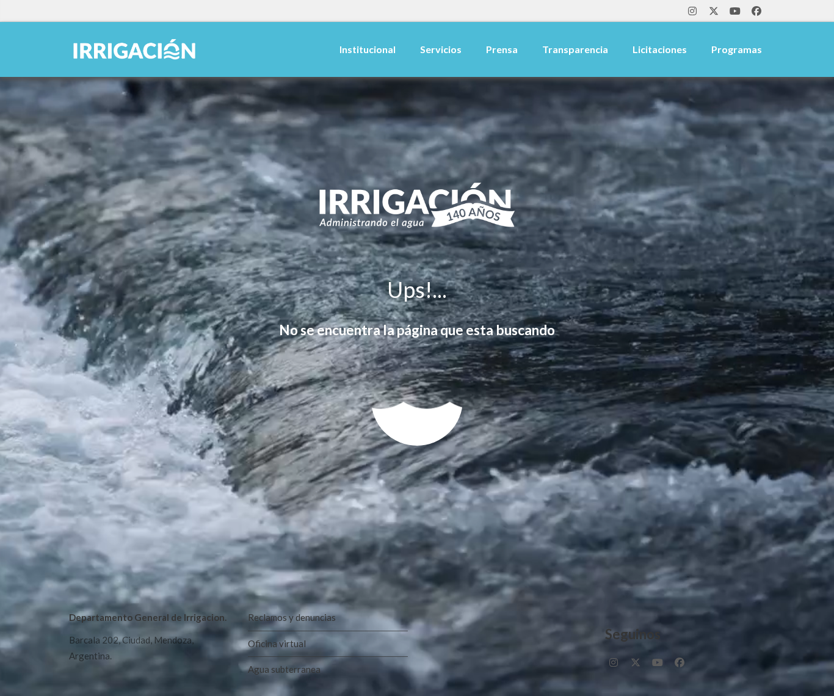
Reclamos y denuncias (292, 617)
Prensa (502, 49)
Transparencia (575, 49)
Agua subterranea (284, 669)
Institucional (367, 49)
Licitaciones (660, 49)
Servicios (441, 49)
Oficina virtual (277, 643)
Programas (736, 49)
